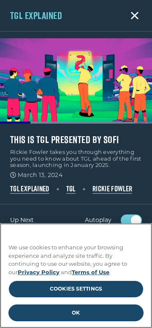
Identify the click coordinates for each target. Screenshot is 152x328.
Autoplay (98, 220)
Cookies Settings (76, 289)
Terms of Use (90, 272)
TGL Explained (29, 189)
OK (76, 312)
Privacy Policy (39, 272)
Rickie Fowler (112, 189)
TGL (71, 189)
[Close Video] (135, 15)
